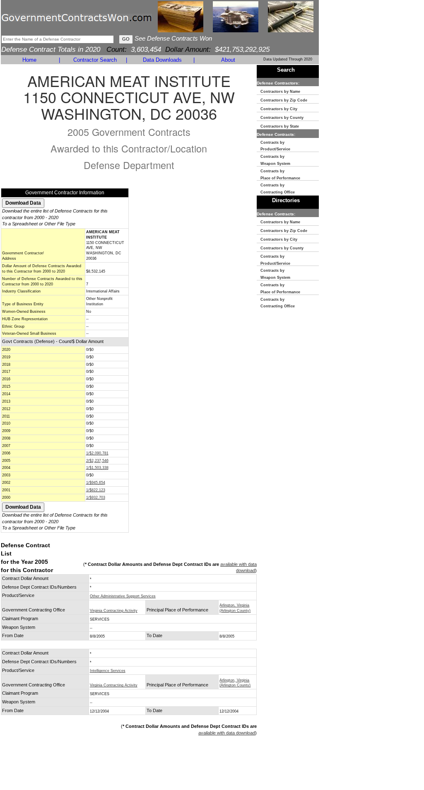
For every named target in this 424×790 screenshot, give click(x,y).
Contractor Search (95, 60)
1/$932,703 (95, 497)
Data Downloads (162, 60)
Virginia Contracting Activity (113, 611)
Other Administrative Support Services (123, 596)
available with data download (226, 732)
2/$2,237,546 (97, 461)
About (228, 60)
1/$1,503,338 (97, 468)
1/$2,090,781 (97, 453)
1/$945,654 (95, 483)
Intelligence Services (107, 671)
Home (29, 60)
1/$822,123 (95, 490)
